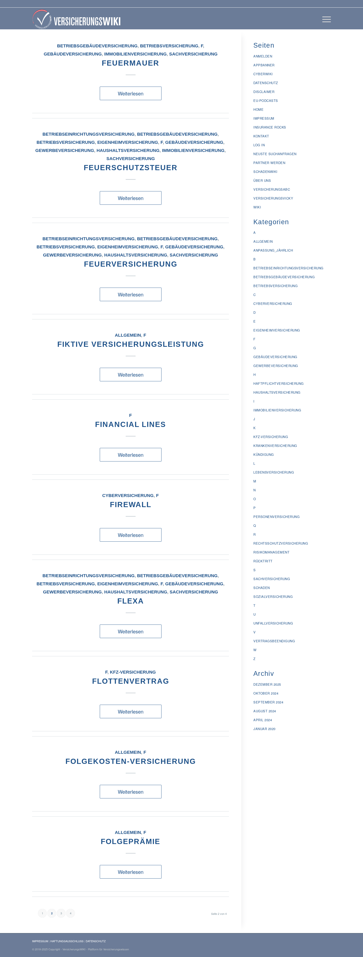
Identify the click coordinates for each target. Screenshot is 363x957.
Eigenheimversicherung (127, 142)
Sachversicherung (193, 54)
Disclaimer (263, 91)
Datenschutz (265, 82)
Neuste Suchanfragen (275, 153)
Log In (259, 145)
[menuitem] (325, 18)
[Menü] (325, 18)
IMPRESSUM (40, 941)
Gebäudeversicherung (73, 54)
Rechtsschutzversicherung (280, 543)
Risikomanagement (271, 552)
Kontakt (261, 136)
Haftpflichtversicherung (278, 383)
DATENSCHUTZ (96, 941)
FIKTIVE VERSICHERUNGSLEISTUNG (130, 344)
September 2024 (268, 702)
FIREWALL (130, 504)
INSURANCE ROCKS (269, 127)
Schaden (261, 587)
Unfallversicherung (273, 623)
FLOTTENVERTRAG (130, 681)
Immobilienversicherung (135, 54)
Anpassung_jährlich (273, 250)
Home (258, 109)
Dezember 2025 (267, 684)
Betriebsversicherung (169, 45)
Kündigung (263, 454)
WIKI (257, 207)
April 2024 (262, 720)
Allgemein (128, 335)
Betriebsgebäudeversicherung (97, 45)
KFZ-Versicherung (133, 672)
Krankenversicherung (275, 445)
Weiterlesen (130, 93)
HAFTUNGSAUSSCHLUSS (66, 941)
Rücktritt (263, 561)
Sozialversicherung (273, 596)
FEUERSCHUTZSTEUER (131, 168)
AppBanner (264, 65)
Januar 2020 (264, 728)
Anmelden (262, 56)
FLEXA (130, 601)
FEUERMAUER (130, 63)
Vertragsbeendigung (274, 641)
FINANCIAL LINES (130, 424)
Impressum (263, 118)
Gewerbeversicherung (64, 150)
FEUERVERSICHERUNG (130, 264)
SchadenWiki (265, 171)
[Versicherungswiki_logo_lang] (77, 18)
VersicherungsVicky (273, 198)
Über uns (262, 180)
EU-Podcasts (265, 100)
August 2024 (264, 711)
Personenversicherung (276, 516)
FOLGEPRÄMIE (130, 841)
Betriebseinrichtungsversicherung (88, 134)
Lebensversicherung (273, 472)
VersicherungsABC (271, 189)
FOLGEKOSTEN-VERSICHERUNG (130, 761)
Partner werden (269, 162)
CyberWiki (263, 74)
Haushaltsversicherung (128, 150)
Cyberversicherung (128, 495)
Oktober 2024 (265, 693)
